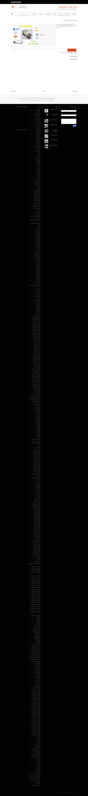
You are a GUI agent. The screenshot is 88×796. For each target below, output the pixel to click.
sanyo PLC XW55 (37, 726)
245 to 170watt (37, 147)
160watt (39, 120)
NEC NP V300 (38, 502)
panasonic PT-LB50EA (36, 595)
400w (39, 170)
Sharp (39, 737)
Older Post (75, 91)
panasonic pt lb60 (37, 579)
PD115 (39, 619)
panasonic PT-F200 (37, 587)
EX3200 (39, 412)
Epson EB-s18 (38, 342)
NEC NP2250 (38, 515)
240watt (39, 145)
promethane (38, 663)
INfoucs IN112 (38, 472)
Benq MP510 (38, 193)
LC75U (39, 479)
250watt (39, 151)
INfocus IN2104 (37, 464)
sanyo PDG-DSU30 (37, 688)
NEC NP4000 (38, 517)
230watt (39, 141)
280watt (39, 158)
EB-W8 (39, 279)
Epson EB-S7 (38, 349)
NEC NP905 (38, 521)
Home (44, 91)
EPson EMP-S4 (37, 382)
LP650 (39, 491)
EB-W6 (39, 276)
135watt (39, 113)
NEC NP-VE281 (37, 506)
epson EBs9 (38, 367)
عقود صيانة (38, 781)
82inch (39, 177)
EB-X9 (39, 292)
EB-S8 (39, 266)
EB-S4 (39, 260)
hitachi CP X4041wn (36, 439)
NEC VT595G (38, 533)
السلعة (13, 7)
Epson (39, 313)
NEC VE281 (38, 529)
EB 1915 (39, 230)
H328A (39, 424)
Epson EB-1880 (37, 317)
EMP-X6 (39, 308)
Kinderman (38, 475)
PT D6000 (38, 670)
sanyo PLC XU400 (37, 712)
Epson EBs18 (38, 365)
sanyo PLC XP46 (37, 701)
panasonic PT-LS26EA (36, 602)
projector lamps (37, 647)
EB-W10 (39, 274)
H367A (39, 426)
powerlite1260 (38, 636)
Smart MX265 (54, 114)
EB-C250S (38, 251)
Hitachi (39, 437)
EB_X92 (39, 234)
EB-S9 (39, 270)
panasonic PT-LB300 (36, 591)
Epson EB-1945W (37, 319)
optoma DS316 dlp (37, 542)
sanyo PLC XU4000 (36, 714)
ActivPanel (38, 183)
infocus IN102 (38, 451)
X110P (39, 766)
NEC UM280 (38, 523)
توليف (55, 13)
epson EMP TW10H (36, 374)
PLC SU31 (38, 625)
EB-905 (39, 249)
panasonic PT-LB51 (37, 596)
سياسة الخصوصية (62, 2)
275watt (39, 156)
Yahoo (12, 2)
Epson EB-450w (37, 325)
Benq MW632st (37, 206)
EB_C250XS (38, 232)
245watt (39, 149)
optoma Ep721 (38, 546)
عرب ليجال (72, 793)
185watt (39, 130)
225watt (39, 139)
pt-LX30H (39, 676)
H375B (39, 430)
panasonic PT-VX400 (36, 608)
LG (40, 481)
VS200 (39, 760)
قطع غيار (39, 783)
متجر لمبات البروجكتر (67, 6)
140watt (39, 116)
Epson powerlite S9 (37, 395)
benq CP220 (38, 191)
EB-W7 (39, 278)
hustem (39, 447)
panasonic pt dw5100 (36, 566)
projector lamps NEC (36, 659)
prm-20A (39, 642)
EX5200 (39, 416)
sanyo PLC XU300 (37, 705)
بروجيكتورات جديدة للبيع (36, 777)
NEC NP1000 (38, 508)
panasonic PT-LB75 (37, 598)
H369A (39, 428)
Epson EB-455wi (37, 327)
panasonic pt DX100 (36, 570)
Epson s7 (39, 405)
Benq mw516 (38, 204)
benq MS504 (38, 200)
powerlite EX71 (37, 628)
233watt (39, 143)
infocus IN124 (38, 460)
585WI (39, 174)
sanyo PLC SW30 (37, 691)
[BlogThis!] (74, 52)
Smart (39, 739)
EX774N (39, 420)
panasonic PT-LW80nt (36, 604)
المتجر (74, 2)
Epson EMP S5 (37, 372)
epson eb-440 (38, 321)
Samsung (39, 682)
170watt (39, 124)
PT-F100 (39, 674)
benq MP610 (38, 198)
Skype (14, 2)
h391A (39, 433)
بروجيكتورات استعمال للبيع (35, 775)
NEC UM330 (38, 525)
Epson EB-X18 (37, 363)
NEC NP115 (38, 510)
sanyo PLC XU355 (37, 709)
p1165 (39, 557)
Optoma (39, 538)
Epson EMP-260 (37, 376)
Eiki (40, 298)
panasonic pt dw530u (36, 568)
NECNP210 (38, 536)
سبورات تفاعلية (37, 779)
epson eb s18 (38, 315)
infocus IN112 (38, 452)
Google (16, 2)
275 (40, 154)
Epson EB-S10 (37, 340)
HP (40, 445)
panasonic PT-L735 (37, 589)
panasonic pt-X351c (36, 615)
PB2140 (39, 617)
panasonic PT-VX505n (36, 610)
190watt (39, 132)
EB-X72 (39, 290)
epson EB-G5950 (37, 334)
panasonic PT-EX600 (36, 583)
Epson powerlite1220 (36, 399)
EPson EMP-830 (37, 380)
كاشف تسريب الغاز (37, 785)
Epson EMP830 (37, 388)
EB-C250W (38, 253)
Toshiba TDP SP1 (37, 749)
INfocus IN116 (38, 454)
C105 (39, 210)
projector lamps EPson (36, 657)
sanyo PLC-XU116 (37, 728)
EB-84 (39, 247)
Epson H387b (38, 393)
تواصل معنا (33, 2)
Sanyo (39, 684)
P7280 (39, 559)
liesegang (39, 489)
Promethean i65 (53, 109)
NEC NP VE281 (37, 504)
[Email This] (76, 52)
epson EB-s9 (38, 353)
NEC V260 (38, 527)
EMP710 (39, 311)
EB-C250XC (38, 255)
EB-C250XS (38, 257)
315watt (39, 162)
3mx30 (39, 168)
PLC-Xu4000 (38, 627)
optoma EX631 (37, 552)
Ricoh (39, 678)
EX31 (39, 411)
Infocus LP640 (38, 468)
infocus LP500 (38, 466)
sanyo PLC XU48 (37, 716)
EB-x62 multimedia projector (35, 285)
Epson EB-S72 (37, 351)
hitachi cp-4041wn (37, 441)
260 (40, 153)
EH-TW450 (38, 296)
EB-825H (39, 245)
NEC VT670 (38, 535)
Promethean (38, 665)
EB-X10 (39, 283)
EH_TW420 (38, 294)
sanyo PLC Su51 (37, 689)
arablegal (39, 185)
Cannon (39, 212)
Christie (39, 214)
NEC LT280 (38, 500)
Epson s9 (39, 407)
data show (38, 217)
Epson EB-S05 (37, 338)
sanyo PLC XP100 (37, 699)
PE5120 (39, 623)
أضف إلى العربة (72, 50)
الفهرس (54, 2)
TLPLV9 (39, 745)
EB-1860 (39, 236)
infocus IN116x (37, 456)
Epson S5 (38, 403)
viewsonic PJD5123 (36, 754)
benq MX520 (38, 208)
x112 (39, 768)
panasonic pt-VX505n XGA (35, 612)
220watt (39, 137)
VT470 (39, 762)
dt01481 (39, 228)
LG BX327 (38, 483)
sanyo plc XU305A (67, 52)
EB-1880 (39, 237)
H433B (39, 435)
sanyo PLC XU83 (37, 718)
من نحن (69, 2)
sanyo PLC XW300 (37, 724)
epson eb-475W (37, 329)
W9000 (39, 764)
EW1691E (38, 409)
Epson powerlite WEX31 (36, 397)
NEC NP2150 (38, 514)
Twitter (18, 2)
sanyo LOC (38, 686)
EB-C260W (38, 258)
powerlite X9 (38, 634)
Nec (40, 496)
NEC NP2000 (38, 512)
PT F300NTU (38, 672)
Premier (39, 640)
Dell (40, 226)
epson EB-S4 (38, 344)
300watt (39, 160)
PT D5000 (38, 668)
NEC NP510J (38, 519)
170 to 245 (38, 122)
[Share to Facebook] (71, 52)
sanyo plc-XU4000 (37, 730)
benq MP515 (38, 196)
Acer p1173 (38, 181)
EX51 (39, 414)
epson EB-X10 (38, 357)
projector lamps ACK (36, 653)
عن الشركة (67, 13)
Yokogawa (38, 771)
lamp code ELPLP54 (36, 477)
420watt (39, 172)
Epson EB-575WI (37, 330)
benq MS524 (38, 202)
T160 (39, 743)
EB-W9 (39, 281)
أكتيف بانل (38, 773)
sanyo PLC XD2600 (36, 695)
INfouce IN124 (38, 470)
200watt (39, 133)
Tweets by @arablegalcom (21, 129)
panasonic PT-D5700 (36, 581)
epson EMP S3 (37, 370)
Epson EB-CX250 (37, 332)
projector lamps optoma (36, 661)
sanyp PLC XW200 (37, 735)
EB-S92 (39, 272)
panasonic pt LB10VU (36, 577)
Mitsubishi (38, 493)
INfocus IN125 (38, 462)
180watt (39, 128)
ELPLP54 (39, 302)
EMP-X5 (39, 306)
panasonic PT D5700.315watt (35, 563)
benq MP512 (38, 195)
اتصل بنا (34, 13)
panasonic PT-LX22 (37, 606)
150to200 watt (38, 118)
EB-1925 (39, 239)
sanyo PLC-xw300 (37, 731)
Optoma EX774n (37, 554)
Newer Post (13, 91)
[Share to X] (73, 52)
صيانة (60, 13)
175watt (39, 126)
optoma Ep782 (38, 548)
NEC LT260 (38, 498)
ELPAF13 (39, 300)
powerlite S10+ (37, 630)
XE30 (39, 770)
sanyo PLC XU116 (53, 119)
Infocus (39, 449)
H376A (39, 432)
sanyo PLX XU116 (37, 733)
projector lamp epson (36, 646)
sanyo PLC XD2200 (36, 693)
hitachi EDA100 (37, 443)
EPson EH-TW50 (37, 369)
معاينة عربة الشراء (47, 2)
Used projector (38, 750)
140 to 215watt (37, 114)
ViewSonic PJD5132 (36, 756)
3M (40, 166)
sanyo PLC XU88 (37, 722)
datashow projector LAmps (35, 219)
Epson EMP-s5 (37, 384)
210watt (39, 135)
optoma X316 (38, 555)
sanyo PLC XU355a (36, 710)
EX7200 (39, 418)
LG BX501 (38, 485)
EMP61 (39, 309)
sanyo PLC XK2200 (36, 697)
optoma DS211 (37, 540)
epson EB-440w (37, 323)
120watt (39, 109)
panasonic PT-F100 (37, 585)
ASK (39, 187)
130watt (39, 111)
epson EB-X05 (38, 355)
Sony (39, 741)
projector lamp (38, 644)
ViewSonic (38, 752)
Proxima (39, 667)
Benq (39, 189)
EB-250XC (38, 241)
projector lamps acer (36, 651)
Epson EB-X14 (37, 361)
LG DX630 (38, 487)
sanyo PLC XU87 (37, 720)
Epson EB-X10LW (37, 359)
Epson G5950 (38, 390)
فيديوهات (48, 13)
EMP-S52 (38, 304)
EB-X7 (39, 288)
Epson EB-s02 (38, 336)
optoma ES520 (37, 550)
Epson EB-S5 (38, 346)
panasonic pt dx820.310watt (35, 572)
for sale (39, 422)
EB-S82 (39, 268)
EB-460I (39, 243)
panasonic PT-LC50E (36, 600)
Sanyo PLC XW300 (53, 145)
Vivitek (39, 758)
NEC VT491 (38, 531)
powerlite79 (38, 638)
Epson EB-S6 (38, 348)
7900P (39, 175)
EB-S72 (39, 264)
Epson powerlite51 (37, 401)
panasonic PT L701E (36, 576)
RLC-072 (39, 680)
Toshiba (39, 747)
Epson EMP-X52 (37, 386)
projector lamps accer (36, 649)
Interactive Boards (37, 473)
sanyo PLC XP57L (37, 703)
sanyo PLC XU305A (70, 20)
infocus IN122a (37, 458)
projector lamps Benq (36, 655)
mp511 (39, 494)
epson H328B (38, 391)
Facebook (20, 2)
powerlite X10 (38, 632)
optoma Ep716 (38, 544)
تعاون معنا (41, 13)
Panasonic (38, 561)
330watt (39, 164)
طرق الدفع (39, 2)
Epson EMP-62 (37, 378)
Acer (39, 179)
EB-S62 (39, 262)
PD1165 (39, 621)
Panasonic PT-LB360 (36, 593)
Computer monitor (37, 216)
